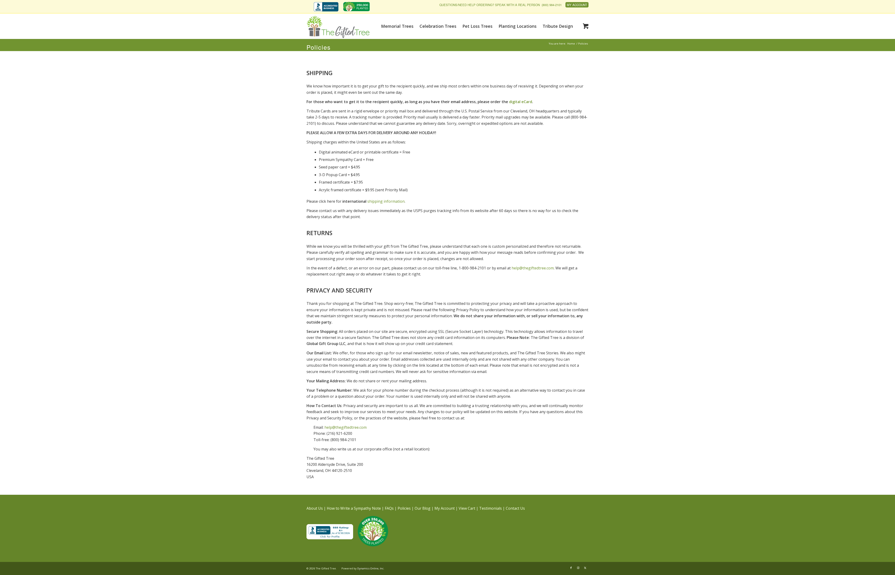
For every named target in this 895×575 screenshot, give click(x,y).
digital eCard (520, 101)
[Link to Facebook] (571, 567)
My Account (577, 5)
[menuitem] (327, 7)
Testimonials (490, 508)
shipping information (373, 201)
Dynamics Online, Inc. (370, 568)
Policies (318, 47)
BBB (326, 6)
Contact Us (515, 508)
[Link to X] (585, 567)
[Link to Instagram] (578, 567)
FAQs (389, 508)
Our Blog (422, 508)
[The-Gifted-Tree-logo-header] (337, 27)
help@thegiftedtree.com (533, 268)
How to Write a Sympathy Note (354, 508)
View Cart (467, 508)
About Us (314, 508)
